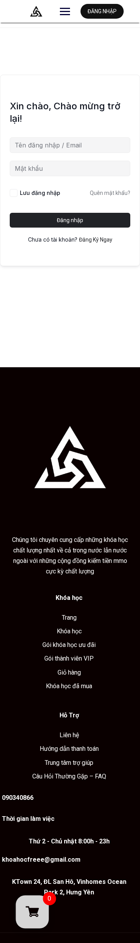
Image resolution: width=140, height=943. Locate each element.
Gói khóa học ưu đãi (69, 645)
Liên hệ (69, 735)
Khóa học (69, 631)
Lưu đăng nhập (40, 192)
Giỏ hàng (69, 672)
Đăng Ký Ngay (95, 240)
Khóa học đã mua (69, 686)
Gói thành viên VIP (69, 658)
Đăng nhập (102, 11)
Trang (69, 617)
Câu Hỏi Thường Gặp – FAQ (69, 776)
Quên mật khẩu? (110, 193)
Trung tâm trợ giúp (69, 762)
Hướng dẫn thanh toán (69, 748)
